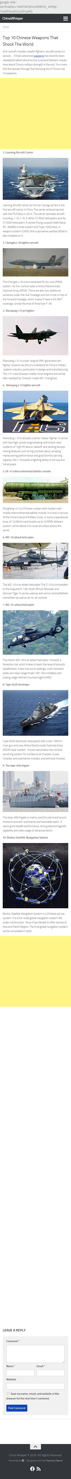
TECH (6, 27)
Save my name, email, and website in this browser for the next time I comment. (32, 1396)
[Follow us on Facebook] (32, 1468)
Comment (12, 1341)
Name (10, 1366)
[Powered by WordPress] (23, 1460)
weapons (39, 55)
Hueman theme (54, 1460)
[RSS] (38, 1468)
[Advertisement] (35, 113)
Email (41, 1366)
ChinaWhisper (12, 18)
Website (11, 1379)
